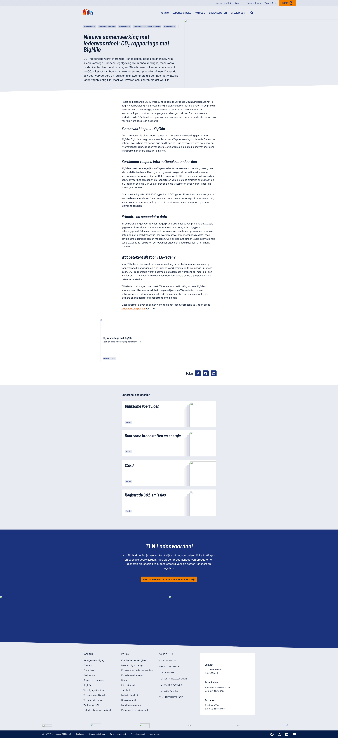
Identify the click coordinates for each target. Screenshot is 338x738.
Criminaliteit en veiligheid (134, 660)
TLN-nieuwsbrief (138, 734)
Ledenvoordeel (181, 12)
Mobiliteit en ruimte (131, 705)
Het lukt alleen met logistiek (97, 710)
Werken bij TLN (91, 705)
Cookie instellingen (97, 734)
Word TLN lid (270, 3)
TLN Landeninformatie (171, 697)
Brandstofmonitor (169, 666)
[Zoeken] (252, 13)
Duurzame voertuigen (107, 26)
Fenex (124, 680)
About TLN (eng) (63, 734)
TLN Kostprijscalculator (173, 678)
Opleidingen (238, 12)
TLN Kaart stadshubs (170, 684)
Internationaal (128, 685)
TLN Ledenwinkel (168, 691)
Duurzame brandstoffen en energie (147, 26)
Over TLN (239, 3)
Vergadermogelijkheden (95, 695)
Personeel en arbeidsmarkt (134, 710)
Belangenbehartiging (93, 660)
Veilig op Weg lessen (93, 700)
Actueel (200, 12)
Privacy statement (118, 734)
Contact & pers (254, 3)
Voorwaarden (155, 734)
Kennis (165, 12)
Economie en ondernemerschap (137, 670)
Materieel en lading (130, 695)
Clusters (87, 665)
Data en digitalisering (132, 665)
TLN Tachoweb (166, 672)
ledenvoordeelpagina (133, 308)
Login (285, 2)
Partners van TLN (223, 3)
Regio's (87, 685)
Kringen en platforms (93, 680)
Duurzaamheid (89, 26)
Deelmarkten (89, 675)
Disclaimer (80, 734)
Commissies (89, 670)
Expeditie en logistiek (132, 675)
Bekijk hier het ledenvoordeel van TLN (166, 579)
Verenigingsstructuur (93, 690)
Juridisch (125, 690)
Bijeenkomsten (217, 12)
